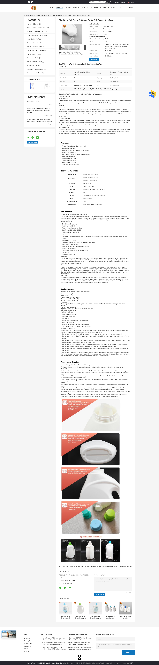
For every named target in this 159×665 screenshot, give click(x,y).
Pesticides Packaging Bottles (36, 35)
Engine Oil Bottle (32, 65)
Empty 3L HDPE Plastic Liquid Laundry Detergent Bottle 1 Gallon (65, 617)
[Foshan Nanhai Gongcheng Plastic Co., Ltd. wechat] (38, 137)
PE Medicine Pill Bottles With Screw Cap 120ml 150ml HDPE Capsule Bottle (54, 643)
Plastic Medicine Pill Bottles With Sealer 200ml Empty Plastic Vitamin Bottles (54, 639)
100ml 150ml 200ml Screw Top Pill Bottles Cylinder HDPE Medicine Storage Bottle (54, 648)
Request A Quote (120, 2)
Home (51, 7)
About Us (85, 7)
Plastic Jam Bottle (33, 58)
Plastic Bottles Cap (33, 43)
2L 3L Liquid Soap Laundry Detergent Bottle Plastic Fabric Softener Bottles (125, 617)
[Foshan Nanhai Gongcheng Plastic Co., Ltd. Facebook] (28, 2)
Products (59, 7)
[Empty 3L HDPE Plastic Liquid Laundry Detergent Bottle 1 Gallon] (65, 608)
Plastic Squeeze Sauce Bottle (36, 28)
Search (108, 2)
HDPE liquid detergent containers (122, 566)
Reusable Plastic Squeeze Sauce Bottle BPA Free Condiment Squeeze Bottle (81, 648)
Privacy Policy (32, 663)
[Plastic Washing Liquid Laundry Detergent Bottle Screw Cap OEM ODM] (110, 608)
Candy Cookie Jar (32, 39)
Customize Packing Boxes (35, 69)
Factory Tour (96, 7)
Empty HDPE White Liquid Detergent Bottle (99, 566)
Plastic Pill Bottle (32, 24)
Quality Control (109, 7)
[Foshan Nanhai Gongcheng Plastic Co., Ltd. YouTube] (32, 2)
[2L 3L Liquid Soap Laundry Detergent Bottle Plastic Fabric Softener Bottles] (125, 608)
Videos (68, 7)
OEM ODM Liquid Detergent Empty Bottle (74, 566)
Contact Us (122, 7)
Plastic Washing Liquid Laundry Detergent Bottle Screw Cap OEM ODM (110, 617)
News (131, 7)
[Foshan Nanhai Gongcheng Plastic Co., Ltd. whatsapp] (33, 137)
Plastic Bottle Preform (34, 47)
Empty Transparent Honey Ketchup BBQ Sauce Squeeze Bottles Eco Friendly (79, 644)
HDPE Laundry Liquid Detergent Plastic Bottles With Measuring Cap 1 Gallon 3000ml (95, 617)
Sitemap (26, 651)
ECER (131, 663)
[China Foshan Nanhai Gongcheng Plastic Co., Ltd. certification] (31, 86)
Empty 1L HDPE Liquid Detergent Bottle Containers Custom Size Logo (80, 617)
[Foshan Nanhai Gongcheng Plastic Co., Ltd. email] (29, 137)
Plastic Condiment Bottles (35, 50)
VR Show (76, 7)
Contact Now (94, 59)
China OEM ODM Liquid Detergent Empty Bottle (50, 663)
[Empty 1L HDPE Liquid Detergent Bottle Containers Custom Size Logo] (80, 608)
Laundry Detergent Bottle (44, 15)
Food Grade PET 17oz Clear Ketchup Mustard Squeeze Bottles (80, 639)
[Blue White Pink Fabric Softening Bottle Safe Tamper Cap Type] (72, 34)
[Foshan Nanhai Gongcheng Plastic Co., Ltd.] (34, 8)
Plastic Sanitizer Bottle (34, 62)
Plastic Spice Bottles (34, 54)
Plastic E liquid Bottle (34, 73)
